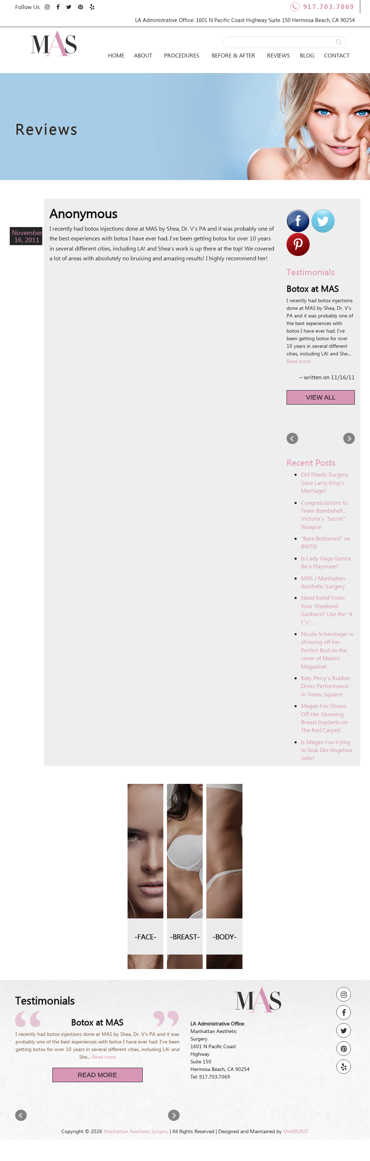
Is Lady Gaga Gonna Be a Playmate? (326, 562)
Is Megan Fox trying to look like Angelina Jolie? (326, 750)
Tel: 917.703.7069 (210, 1076)
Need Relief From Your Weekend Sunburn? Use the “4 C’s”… (326, 610)
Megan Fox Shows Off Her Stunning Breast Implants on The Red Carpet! (324, 718)
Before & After (233, 55)
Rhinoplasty (145, 791)
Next (349, 438)
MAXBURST (296, 1131)
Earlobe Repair (145, 848)
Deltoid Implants (224, 889)
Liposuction (224, 791)
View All (321, 397)
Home (116, 55)
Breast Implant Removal (184, 863)
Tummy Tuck (224, 812)
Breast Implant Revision (185, 827)
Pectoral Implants (224, 915)
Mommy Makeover (224, 838)
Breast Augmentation (185, 796)
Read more (298, 361)
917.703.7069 (328, 6)
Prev (292, 438)
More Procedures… (145, 874)
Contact (336, 55)
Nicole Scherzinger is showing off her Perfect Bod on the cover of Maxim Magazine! (327, 650)
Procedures (181, 55)
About (143, 55)
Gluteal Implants (224, 864)
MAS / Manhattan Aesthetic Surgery (323, 582)
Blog (307, 55)
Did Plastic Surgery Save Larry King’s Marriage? (324, 482)
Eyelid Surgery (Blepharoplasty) (145, 817)
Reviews (278, 55)
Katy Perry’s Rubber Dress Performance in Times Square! (325, 686)
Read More (97, 1075)
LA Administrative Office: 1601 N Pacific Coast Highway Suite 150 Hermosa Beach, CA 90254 (245, 20)
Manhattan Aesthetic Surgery (136, 1131)
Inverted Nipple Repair (185, 898)
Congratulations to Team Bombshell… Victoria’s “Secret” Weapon (324, 514)
